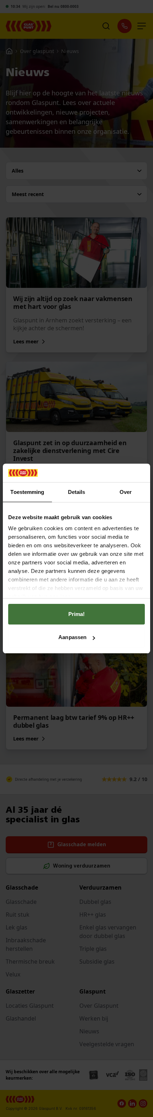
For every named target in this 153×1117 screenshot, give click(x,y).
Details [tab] (76, 492)
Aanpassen (72, 637)
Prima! (76, 614)
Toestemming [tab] (27, 492)
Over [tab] (126, 492)
